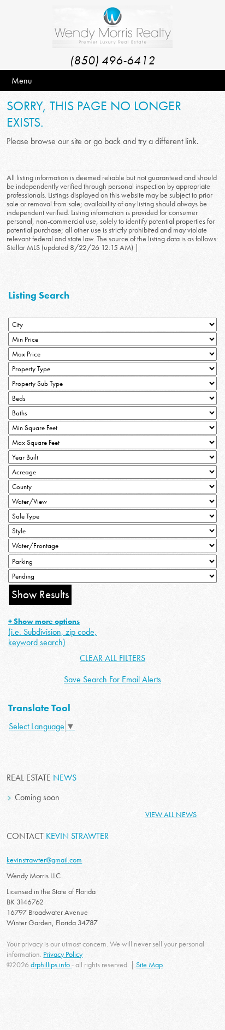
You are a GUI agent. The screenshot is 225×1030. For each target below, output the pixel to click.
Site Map (149, 964)
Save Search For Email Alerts (112, 679)
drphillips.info (51, 964)
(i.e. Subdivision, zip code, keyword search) (52, 632)
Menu (21, 80)
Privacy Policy (62, 954)
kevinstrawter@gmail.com (44, 860)
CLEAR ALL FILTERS (112, 658)
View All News (171, 814)
